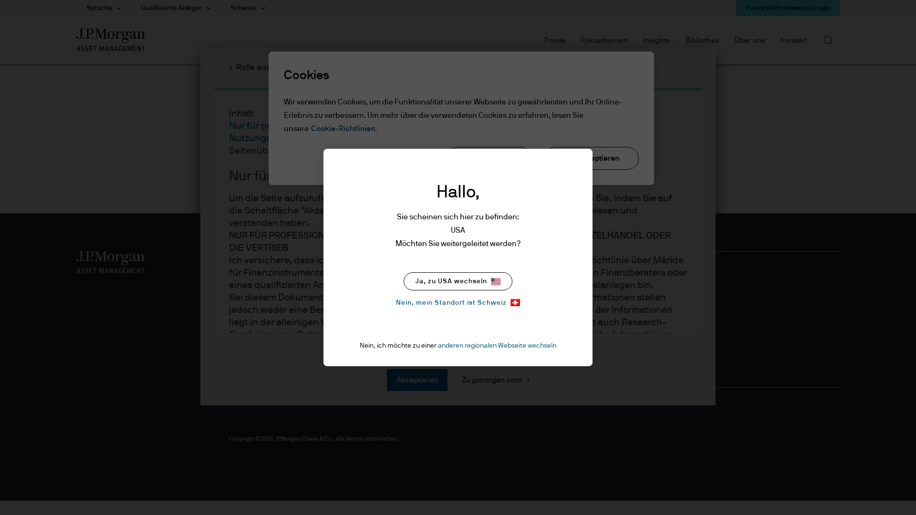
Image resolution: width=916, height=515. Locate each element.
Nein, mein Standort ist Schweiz (451, 302)
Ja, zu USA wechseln (451, 281)
